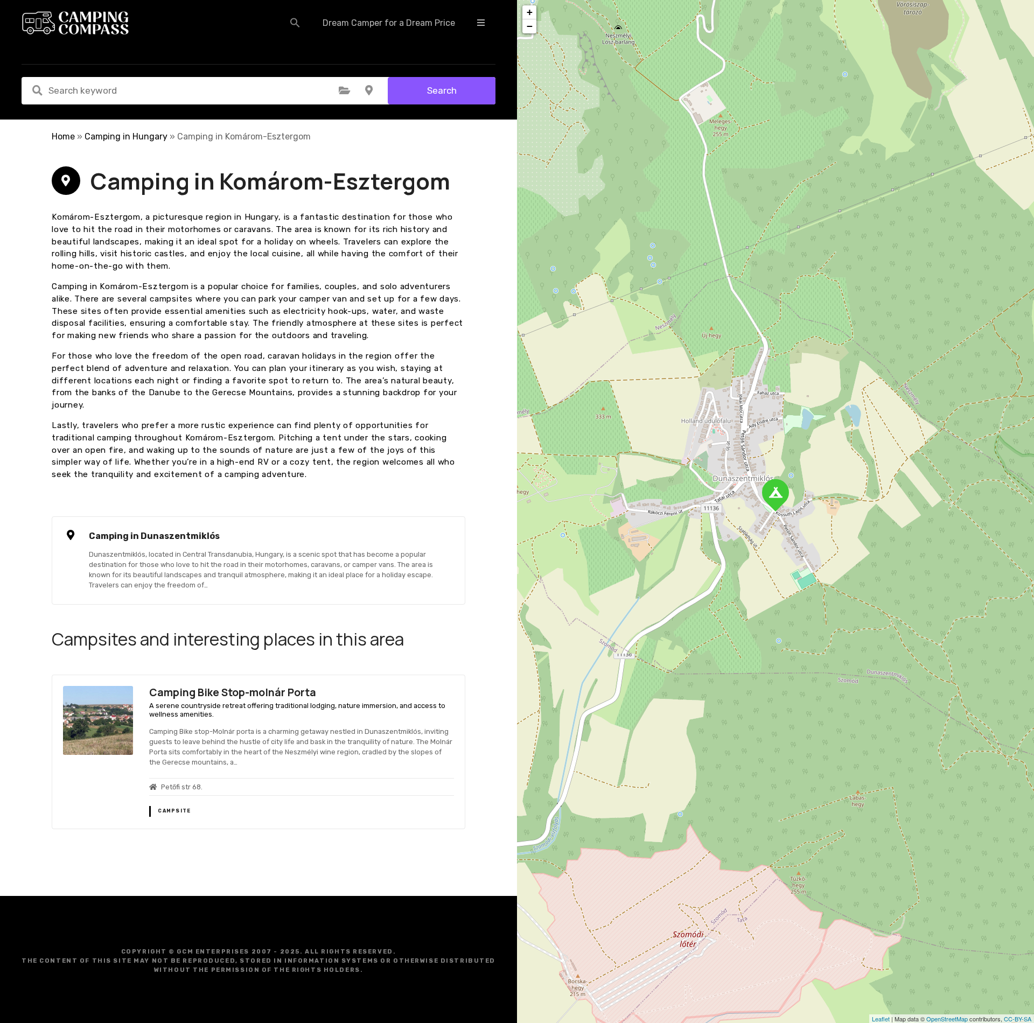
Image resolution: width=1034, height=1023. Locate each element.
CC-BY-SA (1017, 1018)
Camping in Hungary (126, 136)
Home (63, 136)
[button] (295, 23)
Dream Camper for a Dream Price (389, 23)
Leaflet (881, 1018)
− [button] (530, 26)
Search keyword (37, 90)
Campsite (174, 811)
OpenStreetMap (947, 1018)
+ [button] (530, 12)
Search (442, 90)
